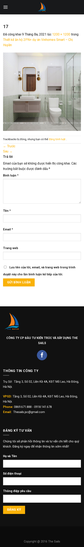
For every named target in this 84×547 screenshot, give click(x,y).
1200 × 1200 (61, 34)
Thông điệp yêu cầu (17, 491)
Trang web (10, 248)
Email (8, 229)
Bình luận (11, 175)
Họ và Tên (10, 456)
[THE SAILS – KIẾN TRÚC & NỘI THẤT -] (42, 7)
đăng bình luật (57, 139)
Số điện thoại (12, 473)
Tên (7, 211)
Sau (7, 151)
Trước (9, 146)
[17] (42, 91)
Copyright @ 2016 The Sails (42, 541)
